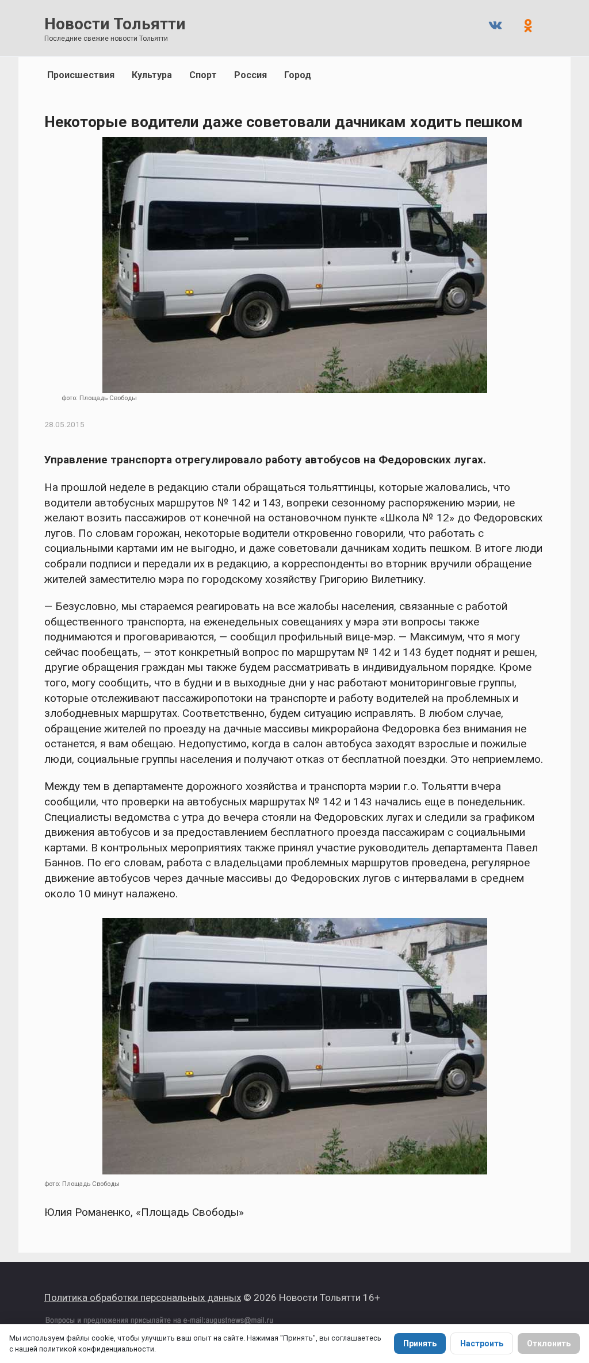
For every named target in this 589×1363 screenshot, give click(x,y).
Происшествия (80, 75)
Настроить (481, 1343)
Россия (250, 75)
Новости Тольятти (114, 23)
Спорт (203, 75)
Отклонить (549, 1343)
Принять (420, 1343)
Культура (152, 75)
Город (297, 75)
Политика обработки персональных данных (142, 1297)
